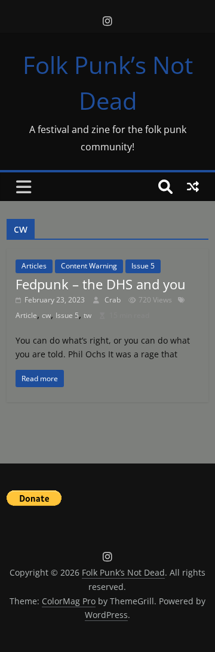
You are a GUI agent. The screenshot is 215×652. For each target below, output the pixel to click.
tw (87, 315)
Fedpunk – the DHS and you (101, 284)
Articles (34, 266)
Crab (113, 300)
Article (26, 315)
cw (46, 315)
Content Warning (89, 266)
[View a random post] (193, 186)
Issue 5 (143, 266)
